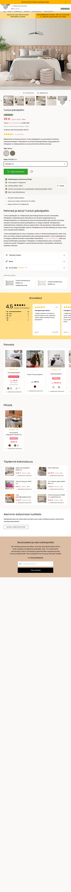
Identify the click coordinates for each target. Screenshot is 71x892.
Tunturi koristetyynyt (51, 238)
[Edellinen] (1, 100)
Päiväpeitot (27, 11)
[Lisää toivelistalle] (32, 172)
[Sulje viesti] (65, 2)
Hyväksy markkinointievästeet (16, 527)
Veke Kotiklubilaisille (15, 123)
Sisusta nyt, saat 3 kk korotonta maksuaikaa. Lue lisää (17, 16)
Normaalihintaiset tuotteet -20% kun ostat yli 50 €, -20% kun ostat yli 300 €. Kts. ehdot (53, 16)
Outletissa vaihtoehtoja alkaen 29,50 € (16, 130)
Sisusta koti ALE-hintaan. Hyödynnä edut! (35, 2)
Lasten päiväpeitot (36, 11)
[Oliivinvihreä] (12, 153)
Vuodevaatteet (18, 11)
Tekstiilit (9, 11)
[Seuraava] (69, 100)
